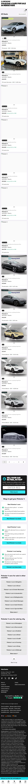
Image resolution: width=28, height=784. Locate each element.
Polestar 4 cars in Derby (14, 646)
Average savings (4, 731)
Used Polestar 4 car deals (14, 543)
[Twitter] (6, 678)
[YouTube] (13, 678)
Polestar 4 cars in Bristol (14, 634)
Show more (13, 612)
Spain (15, 715)
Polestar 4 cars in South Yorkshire (14, 604)
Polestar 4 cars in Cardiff (14, 638)
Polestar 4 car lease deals (14, 567)
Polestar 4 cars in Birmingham (14, 623)
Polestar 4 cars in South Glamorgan (14, 601)
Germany (9, 715)
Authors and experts (5, 686)
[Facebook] (2, 678)
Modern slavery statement (15, 710)
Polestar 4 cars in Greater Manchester (14, 589)
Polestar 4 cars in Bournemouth (14, 627)
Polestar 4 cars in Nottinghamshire (14, 597)
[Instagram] (9, 678)
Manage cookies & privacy (15, 706)
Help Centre (4, 669)
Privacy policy (17, 708)
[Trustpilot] (14, 698)
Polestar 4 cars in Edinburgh (14, 650)
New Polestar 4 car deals (14, 518)
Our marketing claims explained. (9, 729)
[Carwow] (5, 1)
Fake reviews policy (5, 710)
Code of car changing (14, 712)
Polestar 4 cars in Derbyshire (14, 582)
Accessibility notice (5, 712)
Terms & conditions (5, 706)
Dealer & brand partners (20, 684)
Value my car (14, 492)
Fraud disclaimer (4, 708)
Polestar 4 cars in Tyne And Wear (14, 608)
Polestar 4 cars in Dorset (14, 585)
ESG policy (11, 708)
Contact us (3, 684)
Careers (16, 682)
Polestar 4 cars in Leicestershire (14, 593)
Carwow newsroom (5, 688)
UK (3, 715)
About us (3, 682)
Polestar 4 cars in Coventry (14, 642)
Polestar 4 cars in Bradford (14, 631)
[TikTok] (16, 678)
